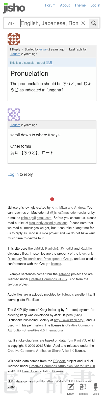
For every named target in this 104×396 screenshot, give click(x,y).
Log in (95, 5)
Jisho (14, 8)
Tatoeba (64, 273)
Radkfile (86, 248)
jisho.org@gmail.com (36, 217)
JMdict (38, 248)
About (65, 5)
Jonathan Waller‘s (54, 381)
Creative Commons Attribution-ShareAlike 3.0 (62, 365)
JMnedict (66, 248)
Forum (50, 5)
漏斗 (49, 62)
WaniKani (33, 299)
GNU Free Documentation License (38, 371)
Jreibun (13, 284)
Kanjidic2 (51, 248)
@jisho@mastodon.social (68, 212)
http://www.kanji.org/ (68, 319)
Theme (80, 5)
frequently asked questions (48, 222)
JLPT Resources (79, 381)
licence (56, 263)
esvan (43, 49)
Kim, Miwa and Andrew (68, 207)
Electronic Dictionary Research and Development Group (50, 256)
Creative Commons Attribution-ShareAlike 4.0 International (50, 327)
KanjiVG (80, 340)
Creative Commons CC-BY (48, 278)
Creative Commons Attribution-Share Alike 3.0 (41, 350)
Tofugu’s (68, 294)
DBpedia (59, 360)
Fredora (15, 53)
